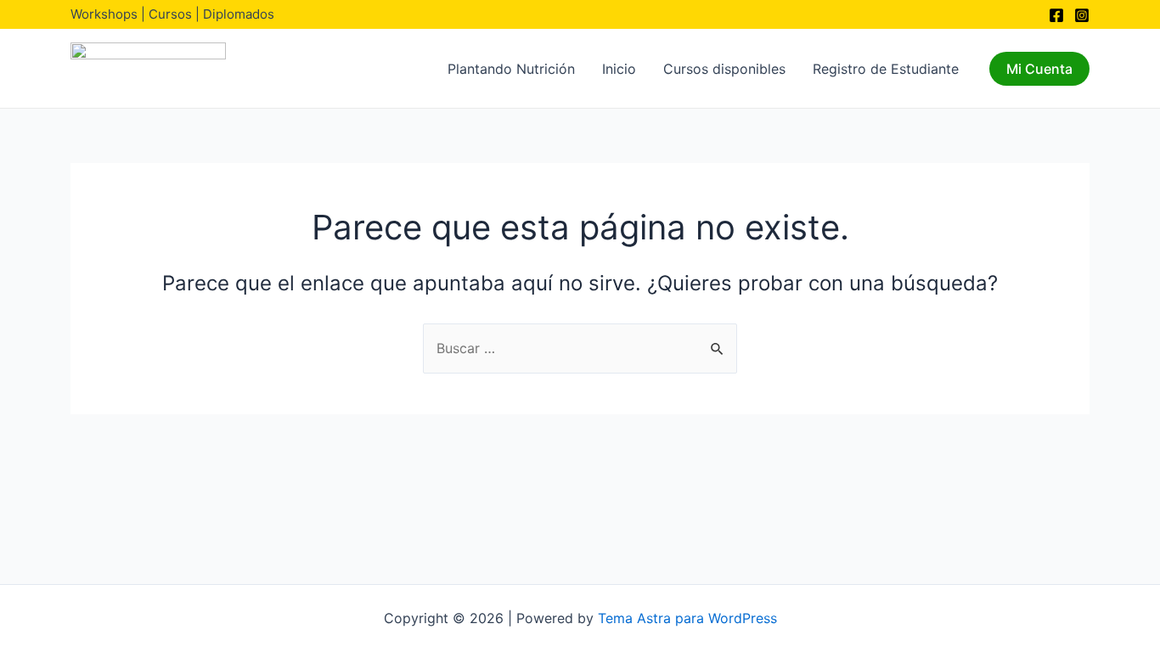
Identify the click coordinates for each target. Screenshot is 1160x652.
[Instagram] (1082, 15)
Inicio (619, 68)
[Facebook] (1056, 15)
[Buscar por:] (580, 348)
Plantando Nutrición (511, 68)
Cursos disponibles (724, 68)
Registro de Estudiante (886, 68)
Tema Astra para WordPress (687, 618)
